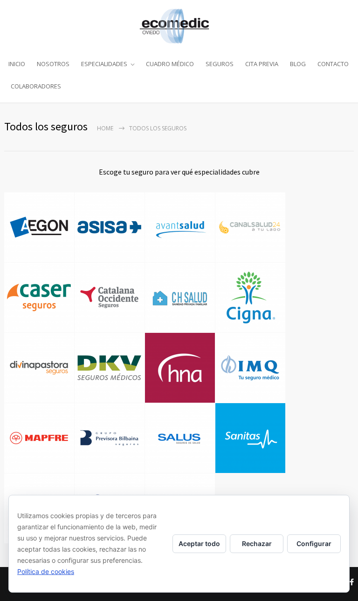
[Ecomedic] (179, 26)
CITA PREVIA (261, 64)
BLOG (298, 64)
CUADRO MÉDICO (170, 64)
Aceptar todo (199, 543)
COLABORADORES (36, 86)
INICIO (16, 64)
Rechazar (257, 543)
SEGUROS (220, 64)
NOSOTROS (53, 64)
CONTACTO (333, 64)
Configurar (313, 543)
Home (105, 128)
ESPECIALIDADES (104, 64)
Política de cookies (45, 571)
